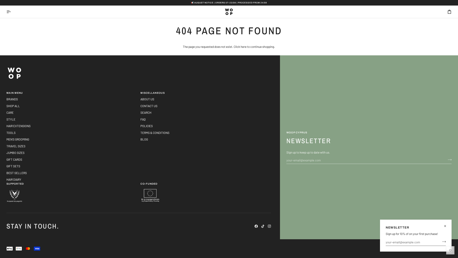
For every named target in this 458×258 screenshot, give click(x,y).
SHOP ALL (13, 106)
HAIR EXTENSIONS (18, 126)
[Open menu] (11, 12)
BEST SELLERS (16, 173)
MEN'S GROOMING (17, 139)
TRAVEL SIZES (15, 146)
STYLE (10, 119)
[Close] (447, 226)
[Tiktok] (262, 226)
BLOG (144, 139)
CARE (10, 112)
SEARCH (145, 112)
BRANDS (12, 99)
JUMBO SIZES (15, 152)
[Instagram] (269, 226)
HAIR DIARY (13, 179)
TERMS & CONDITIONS (154, 132)
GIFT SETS (13, 166)
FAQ (143, 119)
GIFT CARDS (14, 159)
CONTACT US (148, 106)
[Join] (443, 242)
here (244, 46)
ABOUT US (147, 99)
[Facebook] (256, 226)
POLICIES (146, 126)
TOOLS (11, 132)
